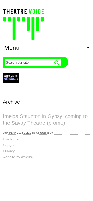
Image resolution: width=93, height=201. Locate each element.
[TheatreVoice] (23, 24)
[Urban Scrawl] (11, 77)
